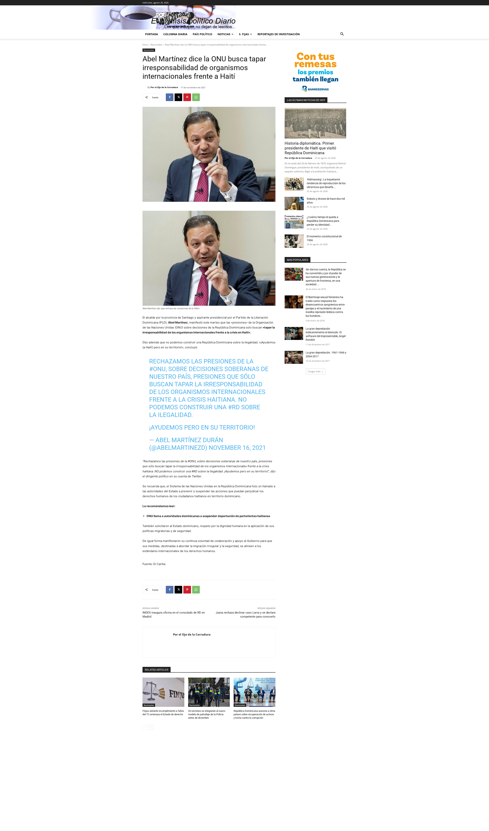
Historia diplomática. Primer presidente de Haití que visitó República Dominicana (310, 148)
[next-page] (151, 727)
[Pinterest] (187, 97)
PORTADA (151, 34)
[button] (342, 34)
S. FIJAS (244, 34)
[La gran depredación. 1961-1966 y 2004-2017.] (294, 357)
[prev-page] (144, 727)
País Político (202, 34)
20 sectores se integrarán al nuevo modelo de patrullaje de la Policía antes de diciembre (206, 714)
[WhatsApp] (196, 97)
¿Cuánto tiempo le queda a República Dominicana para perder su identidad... (323, 221)
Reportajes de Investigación (278, 34)
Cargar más (314, 371)
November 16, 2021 (237, 447)
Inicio (145, 44)
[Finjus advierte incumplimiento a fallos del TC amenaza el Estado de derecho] (163, 692)
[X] (178, 97)
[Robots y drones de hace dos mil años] (294, 203)
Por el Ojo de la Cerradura (164, 87)
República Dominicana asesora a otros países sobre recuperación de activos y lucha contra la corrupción (254, 714)
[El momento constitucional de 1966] (294, 241)
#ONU (157, 369)
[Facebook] (169, 97)
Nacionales (156, 44)
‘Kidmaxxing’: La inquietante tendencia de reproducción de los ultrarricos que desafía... (326, 183)
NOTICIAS (224, 34)
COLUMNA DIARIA (175, 34)
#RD (234, 407)
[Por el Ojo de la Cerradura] (144, 87)
